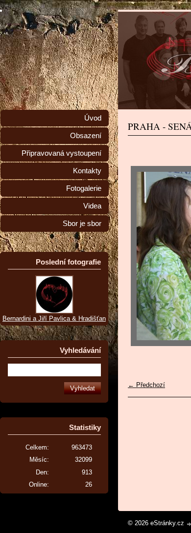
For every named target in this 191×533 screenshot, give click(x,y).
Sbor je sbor (82, 223)
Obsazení (85, 136)
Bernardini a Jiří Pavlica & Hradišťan (54, 318)
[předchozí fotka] (144, 256)
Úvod (92, 118)
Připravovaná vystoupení (61, 153)
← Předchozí (146, 385)
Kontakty (87, 171)
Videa (92, 206)
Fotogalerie (83, 188)
